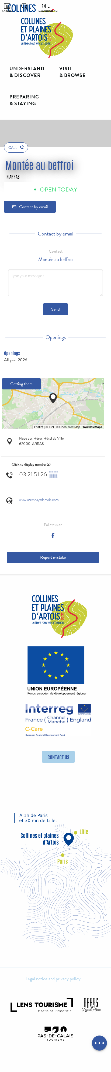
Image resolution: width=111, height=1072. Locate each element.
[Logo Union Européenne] (55, 672)
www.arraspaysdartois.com (39, 499)
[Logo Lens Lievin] (42, 1004)
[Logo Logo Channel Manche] (58, 720)
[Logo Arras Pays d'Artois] (91, 1004)
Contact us (58, 757)
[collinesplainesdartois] (47, 38)
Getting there (21, 384)
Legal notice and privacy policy (53, 978)
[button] (24, 6)
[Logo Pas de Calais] (55, 1033)
